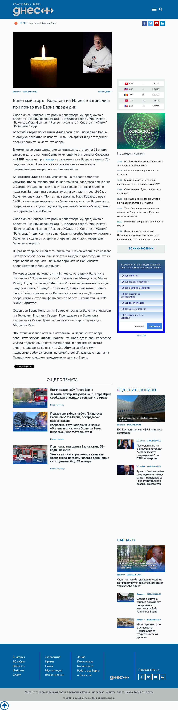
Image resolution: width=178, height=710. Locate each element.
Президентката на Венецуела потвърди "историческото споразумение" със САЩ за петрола (149, 452)
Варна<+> (19, 666)
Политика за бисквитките (85, 663)
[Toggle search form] (161, 9)
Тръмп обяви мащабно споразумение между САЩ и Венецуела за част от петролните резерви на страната (150, 477)
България (19, 657)
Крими (49, 661)
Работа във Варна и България (88, 673)
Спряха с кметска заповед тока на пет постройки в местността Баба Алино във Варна (149, 605)
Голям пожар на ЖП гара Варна (71, 389)
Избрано (18, 670)
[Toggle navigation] (153, 9)
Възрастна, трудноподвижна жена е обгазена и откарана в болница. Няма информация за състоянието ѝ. (75, 428)
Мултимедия (53, 670)
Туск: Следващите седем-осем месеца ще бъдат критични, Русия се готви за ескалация (138, 212)
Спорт (17, 675)
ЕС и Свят (19, 661)
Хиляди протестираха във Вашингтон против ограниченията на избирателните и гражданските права (138, 235)
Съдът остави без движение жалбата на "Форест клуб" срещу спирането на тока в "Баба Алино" (140, 582)
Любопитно (52, 657)
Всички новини (141, 248)
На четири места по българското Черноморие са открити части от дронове (149, 631)
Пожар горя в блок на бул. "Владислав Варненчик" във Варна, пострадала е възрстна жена (76, 417)
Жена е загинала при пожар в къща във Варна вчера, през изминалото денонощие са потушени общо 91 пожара (79, 458)
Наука (49, 666)
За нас (81, 657)
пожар (49, 159)
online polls (141, 335)
